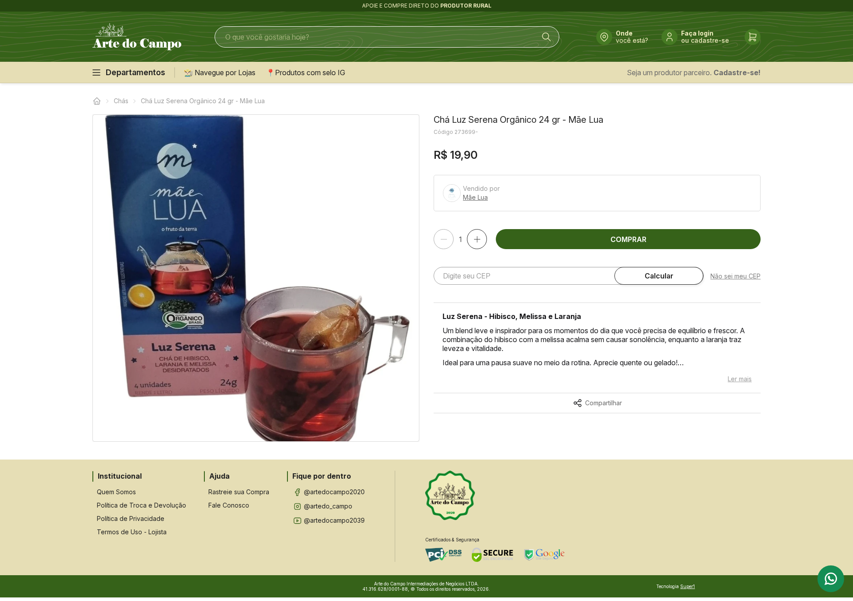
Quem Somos (116, 492)
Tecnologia (675, 586)
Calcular (659, 275)
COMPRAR (628, 239)
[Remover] (444, 239)
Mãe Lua (475, 197)
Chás (121, 101)
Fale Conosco (228, 505)
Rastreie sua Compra (238, 492)
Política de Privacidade (130, 518)
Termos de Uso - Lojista (132, 532)
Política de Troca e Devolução (141, 505)
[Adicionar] (477, 239)
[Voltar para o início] (96, 101)
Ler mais (740, 379)
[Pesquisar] (546, 37)
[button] (255, 278)
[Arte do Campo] (136, 36)
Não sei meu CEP (735, 276)
